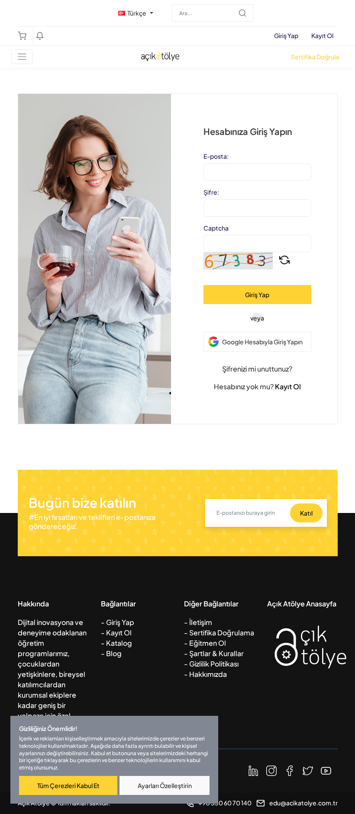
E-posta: (216, 156)
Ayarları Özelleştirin (165, 785)
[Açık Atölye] (310, 659)
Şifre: (211, 192)
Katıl (306, 513)
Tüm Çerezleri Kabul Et (68, 785)
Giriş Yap (286, 35)
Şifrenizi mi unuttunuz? (257, 368)
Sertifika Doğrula (315, 57)
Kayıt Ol (322, 35)
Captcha (216, 228)
